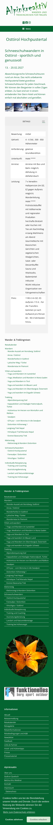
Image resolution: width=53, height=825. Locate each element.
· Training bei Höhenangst (17, 477)
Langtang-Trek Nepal (15, 428)
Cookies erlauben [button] (38, 819)
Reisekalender (11, 344)
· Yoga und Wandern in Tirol (18, 381)
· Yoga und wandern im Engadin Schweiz (23, 392)
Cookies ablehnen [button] (14, 819)
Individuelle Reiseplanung (15, 463)
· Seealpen (11, 417)
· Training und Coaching (16, 465)
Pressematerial (10, 756)
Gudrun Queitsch (11, 776)
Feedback (8, 741)
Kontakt (7, 784)
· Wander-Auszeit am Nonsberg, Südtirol (23, 351)
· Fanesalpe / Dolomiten (17, 454)
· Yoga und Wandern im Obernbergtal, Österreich (27, 389)
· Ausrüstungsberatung (16, 469)
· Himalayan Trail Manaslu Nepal (20, 432)
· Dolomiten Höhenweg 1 (17, 424)
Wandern (9, 348)
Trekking (8, 397)
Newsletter (8, 737)
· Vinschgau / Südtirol (15, 458)
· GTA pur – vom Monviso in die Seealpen (24, 420)
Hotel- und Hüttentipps (14, 748)
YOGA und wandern (13, 371)
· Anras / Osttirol (13, 355)
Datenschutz (11, 791)
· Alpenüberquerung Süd (17, 400)
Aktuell (7, 715)
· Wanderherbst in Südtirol (18, 358)
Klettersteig (10, 440)
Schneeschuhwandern (14, 448)
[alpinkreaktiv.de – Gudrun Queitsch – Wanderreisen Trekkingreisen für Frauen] (26, 8)
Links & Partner (10, 745)
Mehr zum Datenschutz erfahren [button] (19, 812)
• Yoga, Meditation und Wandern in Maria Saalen (27, 377)
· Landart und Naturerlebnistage (20, 473)
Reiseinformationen (12, 730)
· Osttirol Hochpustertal (17, 450)
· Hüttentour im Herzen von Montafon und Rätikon (27, 560)
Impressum (9, 787)
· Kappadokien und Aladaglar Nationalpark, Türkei (26, 556)
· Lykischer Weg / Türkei (16, 362)
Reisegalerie (9, 726)
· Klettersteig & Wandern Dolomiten (21, 443)
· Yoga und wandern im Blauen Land (22, 385)
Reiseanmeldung (11, 718)
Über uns (8, 772)
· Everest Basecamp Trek (17, 435)
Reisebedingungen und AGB (16, 733)
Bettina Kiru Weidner (13, 780)
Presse (7, 752)
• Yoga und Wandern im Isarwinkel (21, 373)
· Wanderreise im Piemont (17, 366)
